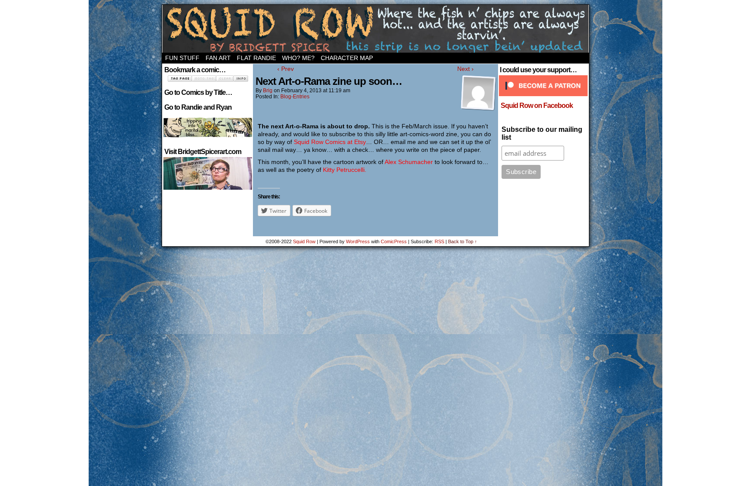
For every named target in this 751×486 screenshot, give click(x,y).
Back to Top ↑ (462, 241)
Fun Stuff (182, 57)
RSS (439, 241)
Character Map (347, 57)
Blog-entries (294, 97)
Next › (465, 68)
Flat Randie (256, 57)
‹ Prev (285, 68)
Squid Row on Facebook (537, 105)
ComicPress (394, 241)
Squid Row (375, 29)
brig (267, 90)
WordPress (358, 241)
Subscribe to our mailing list (542, 133)
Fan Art (218, 57)
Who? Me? (298, 57)
